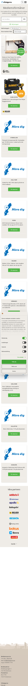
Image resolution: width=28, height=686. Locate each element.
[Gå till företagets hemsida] (6, 71)
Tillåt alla (14, 361)
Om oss (3, 685)
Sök (24, 19)
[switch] (24, 342)
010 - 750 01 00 (8, 658)
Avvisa (14, 371)
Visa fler (13, 544)
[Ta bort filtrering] (18, 28)
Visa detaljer (20, 357)
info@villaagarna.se (9, 660)
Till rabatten (14, 65)
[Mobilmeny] (25, 2)
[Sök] (22, 2)
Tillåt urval (14, 366)
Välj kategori (15, 24)
